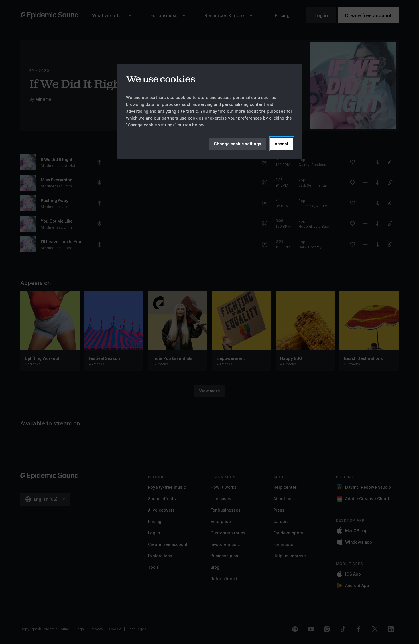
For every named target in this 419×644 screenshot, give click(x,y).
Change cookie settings (237, 143)
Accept (281, 143)
